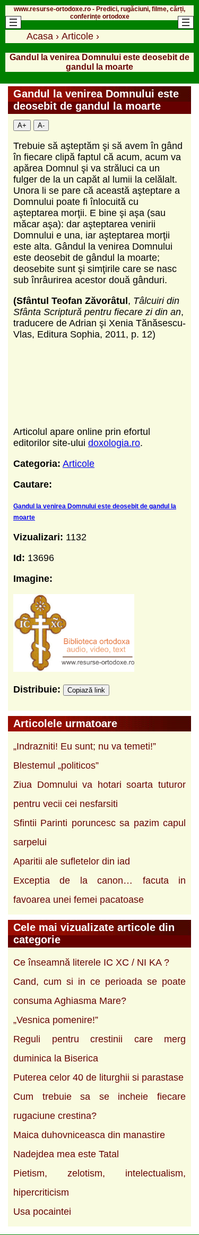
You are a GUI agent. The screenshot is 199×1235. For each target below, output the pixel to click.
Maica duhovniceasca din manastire (89, 1135)
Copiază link (86, 690)
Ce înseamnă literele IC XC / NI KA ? (91, 962)
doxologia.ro (114, 443)
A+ (22, 125)
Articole (78, 463)
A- (41, 125)
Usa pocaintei (42, 1211)
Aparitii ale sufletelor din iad (71, 861)
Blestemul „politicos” (56, 765)
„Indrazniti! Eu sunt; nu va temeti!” (84, 746)
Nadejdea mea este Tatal (66, 1154)
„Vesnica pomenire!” (55, 1020)
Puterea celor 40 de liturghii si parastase (98, 1077)
